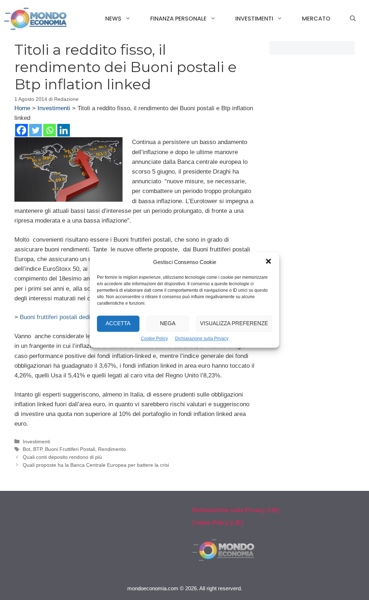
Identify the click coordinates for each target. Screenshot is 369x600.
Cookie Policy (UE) (217, 522)
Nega (167, 324)
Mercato (316, 18)
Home (22, 108)
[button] (268, 262)
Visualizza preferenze (234, 324)
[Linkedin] (63, 130)
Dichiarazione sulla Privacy (201, 338)
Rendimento (112, 449)
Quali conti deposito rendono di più (62, 457)
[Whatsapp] (49, 130)
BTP (37, 449)
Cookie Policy (154, 338)
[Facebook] (21, 130)
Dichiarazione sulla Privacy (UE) (236, 510)
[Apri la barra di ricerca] (352, 19)
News (113, 18)
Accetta (118, 324)
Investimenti (254, 18)
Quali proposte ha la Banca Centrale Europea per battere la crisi (96, 465)
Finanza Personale (178, 18)
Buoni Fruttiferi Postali (70, 449)
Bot (26, 449)
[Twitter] (35, 130)
